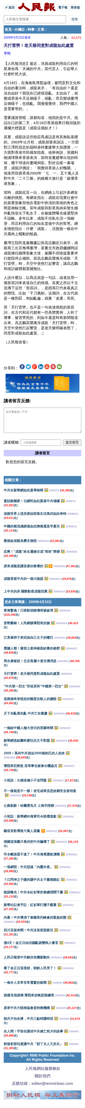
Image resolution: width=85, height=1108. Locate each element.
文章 (40, 29)
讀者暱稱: (12, 442)
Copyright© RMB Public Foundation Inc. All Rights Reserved (43, 1058)
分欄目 (19, 29)
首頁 (8, 29)
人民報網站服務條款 (42, 1068)
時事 (31, 29)
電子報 (62, 7)
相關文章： (13, 480)
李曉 (7, 53)
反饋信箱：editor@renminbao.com (42, 1083)
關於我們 (42, 1076)
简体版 (75, 7)
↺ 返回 (10, 7)
